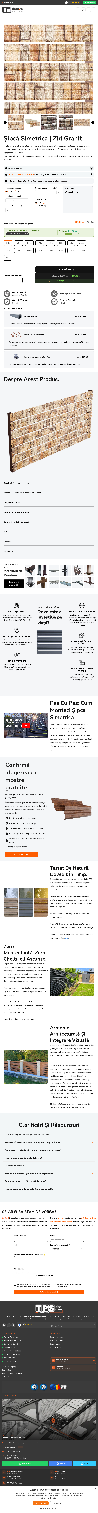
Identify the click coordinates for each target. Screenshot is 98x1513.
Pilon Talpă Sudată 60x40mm (37, 357)
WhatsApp (91, 3)
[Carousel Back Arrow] (6, 68)
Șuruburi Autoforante (34, 335)
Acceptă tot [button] (41, 1503)
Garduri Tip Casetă (11, 1344)
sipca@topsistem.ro (12, 1451)
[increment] (19, 280)
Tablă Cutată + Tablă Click (12, 1373)
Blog (52, 1354)
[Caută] (78, 9)
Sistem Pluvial (7, 1377)
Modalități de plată (57, 1340)
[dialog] (49, 1499)
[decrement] (6, 280)
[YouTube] (13, 1325)
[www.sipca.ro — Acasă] (38, 10)
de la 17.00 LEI (81, 335)
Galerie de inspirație (57, 1344)
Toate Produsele (10, 1361)
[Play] (26, 725)
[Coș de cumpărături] (88, 9)
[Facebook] (4, 1325)
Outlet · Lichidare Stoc (12, 1354)
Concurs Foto (55, 1351)
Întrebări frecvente (57, 1347)
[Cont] (83, 9)
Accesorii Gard (9, 1358)
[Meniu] (94, 9)
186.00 (85, 357)
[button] (49, 1508)
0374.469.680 (8, 3)
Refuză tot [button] (57, 1503)
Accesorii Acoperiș (9, 1366)
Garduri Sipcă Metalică (12, 1340)
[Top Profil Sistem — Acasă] (49, 1308)
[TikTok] (9, 1325)
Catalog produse (56, 1337)
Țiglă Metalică (7, 1370)
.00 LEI (85, 316)
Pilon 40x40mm (31, 316)
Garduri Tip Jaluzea (11, 1337)
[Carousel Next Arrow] (92, 68)
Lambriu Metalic (10, 1347)
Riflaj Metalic (12, 1351)
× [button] (95, 1489)
